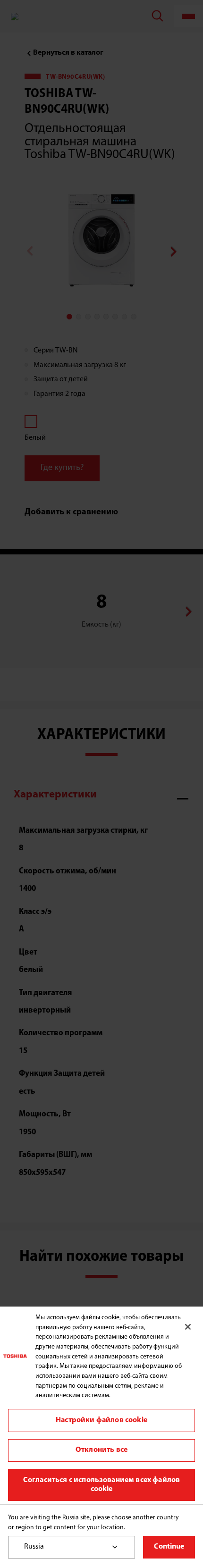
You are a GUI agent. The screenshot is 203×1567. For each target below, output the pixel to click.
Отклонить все (101, 1450)
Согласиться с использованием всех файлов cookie (101, 1484)
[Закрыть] (188, 1326)
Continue (169, 1546)
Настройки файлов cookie (101, 1420)
